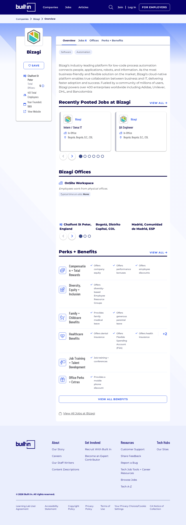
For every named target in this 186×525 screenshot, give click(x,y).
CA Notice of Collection (157, 507)
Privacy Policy (89, 507)
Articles (83, 7)
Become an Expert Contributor (96, 457)
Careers (57, 456)
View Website (34, 111)
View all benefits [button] (113, 399)
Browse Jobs (129, 479)
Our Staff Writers (63, 462)
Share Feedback (131, 456)
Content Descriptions (65, 469)
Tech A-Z (126, 486)
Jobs (68, 7)
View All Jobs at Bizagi (79, 413)
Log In (132, 7)
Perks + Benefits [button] (112, 40)
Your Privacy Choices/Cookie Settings (130, 507)
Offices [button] (94, 40)
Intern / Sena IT (73, 127)
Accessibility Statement (51, 507)
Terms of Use (105, 507)
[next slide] (72, 156)
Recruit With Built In (98, 449)
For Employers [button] (154, 7)
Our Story (58, 449)
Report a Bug (129, 462)
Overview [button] (69, 40)
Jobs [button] (82, 40)
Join (120, 7)
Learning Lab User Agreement (26, 507)
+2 (165, 334)
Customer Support (133, 449)
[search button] (111, 7)
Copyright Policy (73, 507)
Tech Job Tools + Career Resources (135, 471)
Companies (50, 7)
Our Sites (163, 449)
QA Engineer (126, 127)
